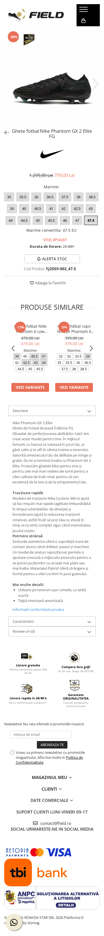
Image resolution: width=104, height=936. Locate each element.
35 (9, 196)
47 (77, 220)
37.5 (65, 196)
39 (12, 208)
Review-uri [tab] (24, 631)
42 (63, 208)
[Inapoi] (4, 132)
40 (24, 208)
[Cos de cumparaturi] (83, 20)
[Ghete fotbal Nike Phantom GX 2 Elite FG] (52, 78)
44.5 (24, 220)
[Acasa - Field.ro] (36, 15)
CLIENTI (50, 789)
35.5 (22, 196)
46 (65, 220)
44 (10, 220)
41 (51, 208)
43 (91, 208)
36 (36, 196)
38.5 (92, 196)
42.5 (77, 208)
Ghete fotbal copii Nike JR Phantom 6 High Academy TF (74, 329)
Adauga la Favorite (50, 282)
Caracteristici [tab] (23, 621)
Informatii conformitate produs (38, 609)
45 (38, 220)
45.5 (51, 220)
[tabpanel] (52, 78)
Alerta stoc (54, 258)
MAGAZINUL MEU (50, 777)
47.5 (90, 220)
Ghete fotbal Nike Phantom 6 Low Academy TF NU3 (30, 329)
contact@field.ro (55, 823)
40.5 (37, 208)
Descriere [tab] (20, 410)
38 (78, 196)
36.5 (50, 196)
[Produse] (84, 11)
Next (95, 84)
